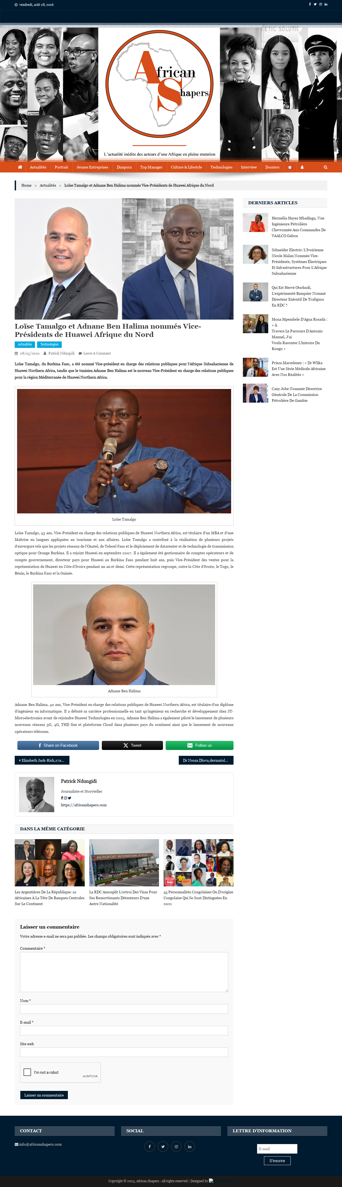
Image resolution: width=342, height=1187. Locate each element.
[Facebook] (62, 798)
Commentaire (32, 948)
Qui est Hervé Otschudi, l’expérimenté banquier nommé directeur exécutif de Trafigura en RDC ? (299, 296)
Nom (25, 1001)
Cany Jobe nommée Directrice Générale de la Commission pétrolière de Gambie (297, 395)
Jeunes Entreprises (92, 167)
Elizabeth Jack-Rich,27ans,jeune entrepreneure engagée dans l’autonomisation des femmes (45, 760)
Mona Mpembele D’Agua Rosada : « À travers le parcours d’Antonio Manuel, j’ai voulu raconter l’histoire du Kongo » (299, 334)
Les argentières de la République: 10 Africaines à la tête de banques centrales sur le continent (49, 898)
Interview (249, 167)
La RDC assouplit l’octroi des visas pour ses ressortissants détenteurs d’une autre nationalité (123, 898)
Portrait (61, 167)
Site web (27, 1044)
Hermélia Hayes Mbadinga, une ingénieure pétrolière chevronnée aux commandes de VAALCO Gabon (299, 227)
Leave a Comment (97, 353)
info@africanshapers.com (40, 1144)
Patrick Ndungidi (61, 353)
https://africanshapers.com (84, 805)
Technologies (221, 167)
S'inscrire (277, 1161)
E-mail (27, 1022)
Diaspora (124, 167)
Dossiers (272, 167)
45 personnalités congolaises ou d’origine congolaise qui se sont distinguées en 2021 (198, 898)
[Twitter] (69, 798)
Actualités (38, 167)
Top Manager (151, 167)
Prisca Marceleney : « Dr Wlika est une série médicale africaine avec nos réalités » (299, 369)
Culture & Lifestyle (186, 167)
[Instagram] (65, 798)
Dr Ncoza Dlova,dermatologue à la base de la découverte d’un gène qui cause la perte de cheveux (208, 760)
